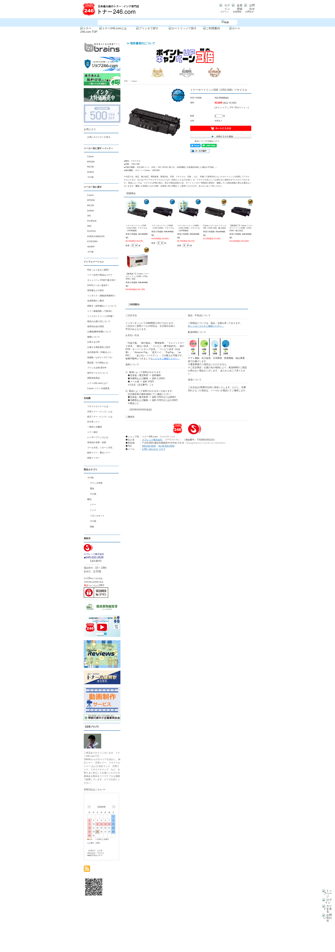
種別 (89, 499)
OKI (89, 215)
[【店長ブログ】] (92, 747)
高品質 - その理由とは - (98, 362)
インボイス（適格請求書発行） (102, 295)
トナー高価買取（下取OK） (100, 311)
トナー (93, 504)
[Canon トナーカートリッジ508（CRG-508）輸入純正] (215, 221)
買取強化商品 (93, 378)
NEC (89, 226)
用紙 (92, 526)
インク (93, 510)
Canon (134, 81)
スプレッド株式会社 (152, 439)
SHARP (91, 246)
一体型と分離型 (94, 427)
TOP (126, 81)
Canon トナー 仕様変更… (99, 388)
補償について (93, 337)
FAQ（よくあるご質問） (98, 270)
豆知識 (87, 398)
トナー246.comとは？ (97, 383)
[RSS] (87, 870)
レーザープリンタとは (97, 437)
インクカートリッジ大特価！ (100, 316)
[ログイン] (224, 8)
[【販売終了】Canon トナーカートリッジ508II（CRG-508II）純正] (137, 269)
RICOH (90, 167)
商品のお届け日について (98, 321)
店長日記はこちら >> (94, 789)
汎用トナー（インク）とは (99, 411)
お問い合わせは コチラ (153, 449)
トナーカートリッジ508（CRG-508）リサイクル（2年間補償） (136, 228)
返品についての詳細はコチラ (207, 141)
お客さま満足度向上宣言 (98, 347)
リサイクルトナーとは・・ (99, 406)
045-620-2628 (149, 446)
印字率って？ (93, 422)
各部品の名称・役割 (96, 442)
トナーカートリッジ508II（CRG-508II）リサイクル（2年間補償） (188, 228)
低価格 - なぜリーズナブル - (100, 357)
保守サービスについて (97, 373)
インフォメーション (94, 261)
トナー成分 (92, 432)
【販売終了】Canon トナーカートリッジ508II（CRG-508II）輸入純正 (241, 228)
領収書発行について (142, 43)
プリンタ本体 (96, 483)
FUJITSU (91, 231)
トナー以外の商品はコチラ (99, 275)
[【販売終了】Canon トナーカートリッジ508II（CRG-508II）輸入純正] (241, 221)
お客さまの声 (93, 342)
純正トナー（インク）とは (99, 416)
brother (90, 172)
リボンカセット (97, 515)
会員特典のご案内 (95, 300)
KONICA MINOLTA (96, 236)
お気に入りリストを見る (98, 137)
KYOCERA (92, 241)
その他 (90, 177)
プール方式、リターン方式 (99, 447)
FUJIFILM (91, 221)
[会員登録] (237, 8)
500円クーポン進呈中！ (98, 285)
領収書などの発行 (95, 290)
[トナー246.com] (111, 15)
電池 (92, 488)
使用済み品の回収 (95, 326)
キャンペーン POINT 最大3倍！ (102, 280)
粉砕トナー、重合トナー (98, 452)
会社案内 (95, 561)
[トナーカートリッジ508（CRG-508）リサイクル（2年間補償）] (137, 221)
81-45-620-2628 (166, 446)
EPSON (91, 162)
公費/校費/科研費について (99, 331)
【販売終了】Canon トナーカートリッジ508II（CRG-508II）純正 (137, 276)
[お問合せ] (249, 8)
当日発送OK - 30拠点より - (99, 352)
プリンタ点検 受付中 (97, 367)
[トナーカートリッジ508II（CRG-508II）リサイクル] (163, 221)
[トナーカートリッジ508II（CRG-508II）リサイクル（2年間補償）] (189, 221)
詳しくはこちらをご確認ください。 (206, 326)
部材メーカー (93, 458)
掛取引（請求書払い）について (102, 306)
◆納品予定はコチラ (94, 855)
